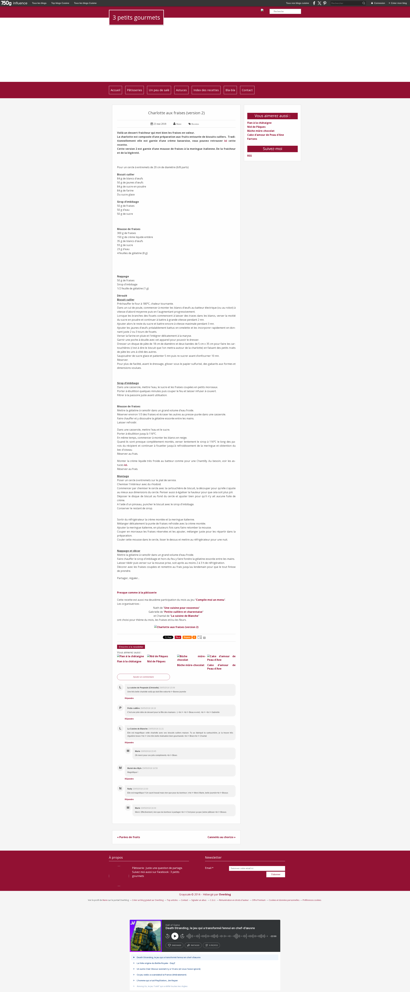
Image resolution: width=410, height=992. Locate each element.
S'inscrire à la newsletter (131, 646)
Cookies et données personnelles (284, 900)
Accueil (115, 90)
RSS (249, 155)
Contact (247, 90)
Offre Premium (259, 900)
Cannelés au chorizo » (222, 837)
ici (225, 141)
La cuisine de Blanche (184, 616)
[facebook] (314, 3)
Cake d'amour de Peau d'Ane (265, 135)
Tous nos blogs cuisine (297, 3)
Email (208, 868)
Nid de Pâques (256, 127)
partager (195, 945)
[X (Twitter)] (319, 3)
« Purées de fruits (128, 837)
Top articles (172, 900)
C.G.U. (213, 900)
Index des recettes (206, 90)
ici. (126, 465)
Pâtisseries (134, 90)
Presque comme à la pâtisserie (137, 592)
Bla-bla (230, 90)
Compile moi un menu (210, 600)
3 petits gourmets (136, 17)
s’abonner (176, 945)
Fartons (252, 139)
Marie (105, 900)
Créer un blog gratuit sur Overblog (148, 900)
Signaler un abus (199, 900)
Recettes (195, 124)
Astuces (181, 90)
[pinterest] (325, 3)
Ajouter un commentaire (143, 677)
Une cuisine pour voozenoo (181, 608)
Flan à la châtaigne (259, 123)
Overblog (225, 894)
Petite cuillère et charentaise (183, 612)
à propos (213, 945)
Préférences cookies (312, 900)
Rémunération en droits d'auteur (234, 900)
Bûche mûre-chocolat (261, 131)
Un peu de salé (159, 90)
